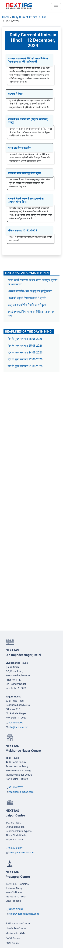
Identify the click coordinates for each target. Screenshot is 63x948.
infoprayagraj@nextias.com (23, 913)
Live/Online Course (16, 928)
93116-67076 (15, 787)
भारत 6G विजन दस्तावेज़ (19, 147)
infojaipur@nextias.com (21, 852)
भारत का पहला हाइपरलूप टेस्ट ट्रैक (24, 173)
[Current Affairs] (19, 5)
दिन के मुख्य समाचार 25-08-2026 (25, 345)
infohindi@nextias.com (20, 791)
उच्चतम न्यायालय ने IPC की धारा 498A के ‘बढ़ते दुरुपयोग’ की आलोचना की (28, 60)
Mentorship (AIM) (15, 933)
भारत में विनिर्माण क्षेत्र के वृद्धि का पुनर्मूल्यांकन (30, 291)
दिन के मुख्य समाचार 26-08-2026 (25, 338)
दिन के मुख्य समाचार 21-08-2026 (25, 366)
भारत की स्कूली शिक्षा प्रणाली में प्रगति (27, 298)
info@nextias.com (18, 727)
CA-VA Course (13, 938)
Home (5, 17)
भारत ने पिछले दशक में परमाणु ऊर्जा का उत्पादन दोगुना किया (26, 200)
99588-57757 (15, 909)
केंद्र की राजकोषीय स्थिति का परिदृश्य (27, 305)
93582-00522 (15, 848)
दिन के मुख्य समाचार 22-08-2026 (25, 359)
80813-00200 (15, 722)
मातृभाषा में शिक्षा (15, 94)
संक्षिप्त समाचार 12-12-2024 (22, 230)
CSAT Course (13, 943)
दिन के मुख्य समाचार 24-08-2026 (25, 352)
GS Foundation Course (18, 923)
